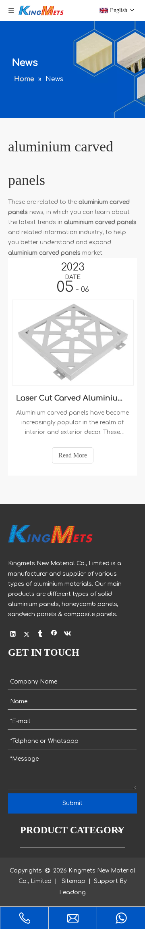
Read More (72, 455)
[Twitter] (27, 635)
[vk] (68, 635)
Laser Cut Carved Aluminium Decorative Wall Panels (72, 398)
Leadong (72, 892)
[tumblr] (40, 635)
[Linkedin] (13, 635)
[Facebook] (54, 635)
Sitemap (73, 881)
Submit (72, 803)
